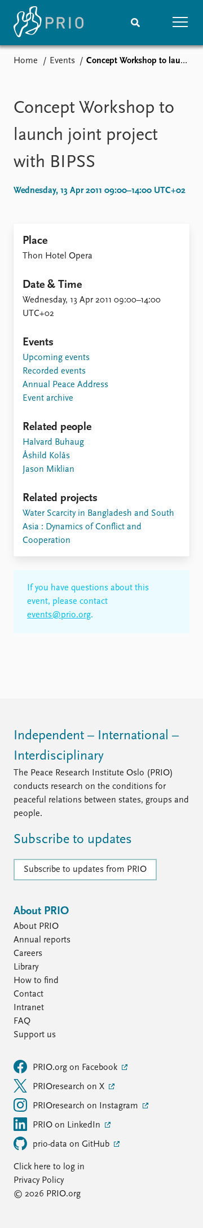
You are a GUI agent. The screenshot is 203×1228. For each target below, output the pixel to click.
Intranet (29, 1007)
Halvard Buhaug (53, 442)
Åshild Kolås (46, 455)
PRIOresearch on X (70, 1086)
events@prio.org (59, 615)
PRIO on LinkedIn (68, 1125)
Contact (28, 994)
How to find (36, 980)
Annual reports (42, 940)
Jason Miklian (48, 469)
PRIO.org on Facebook (76, 1067)
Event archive (48, 398)
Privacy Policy (39, 1180)
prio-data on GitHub (72, 1144)
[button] (180, 22)
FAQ (22, 1021)
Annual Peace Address (65, 384)
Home (26, 60)
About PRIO (36, 926)
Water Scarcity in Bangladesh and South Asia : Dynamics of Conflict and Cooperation (98, 527)
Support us (35, 1035)
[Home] (48, 22)
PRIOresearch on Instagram (86, 1106)
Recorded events (54, 371)
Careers (28, 953)
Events (62, 60)
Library (26, 967)
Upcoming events (56, 357)
